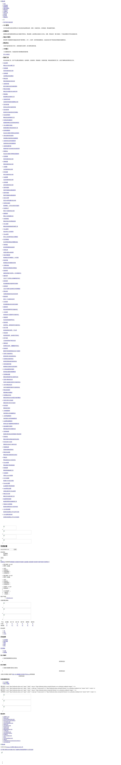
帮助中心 (26, 749)
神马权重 (21, 561)
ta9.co (4, 737)
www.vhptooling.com (8, 723)
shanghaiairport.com (7, 729)
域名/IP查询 (6, 8)
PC (4, 682)
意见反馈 (31, 749)
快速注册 (10, 22)
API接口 (5, 11)
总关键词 (5, 639)
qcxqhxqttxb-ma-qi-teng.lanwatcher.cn (11, 740)
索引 (4, 645)
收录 (4, 644)
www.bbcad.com (7, 731)
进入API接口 (6, 54)
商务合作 (7, 749)
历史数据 (3, 648)
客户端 (5, 15)
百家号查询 (41, 561)
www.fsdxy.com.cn (7, 733)
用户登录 (5, 22)
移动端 (5, 652)
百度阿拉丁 (47, 561)
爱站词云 (5, 9)
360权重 (17, 561)
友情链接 (21, 749)
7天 (4, 630)
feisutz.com (5, 718)
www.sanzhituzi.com (8, 738)
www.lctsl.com (6, 742)
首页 (4, 3)
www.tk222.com (7, 725)
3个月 (4, 633)
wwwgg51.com (6, 721)
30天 (4, 632)
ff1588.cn (5, 734)
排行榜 (5, 14)
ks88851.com (6, 716)
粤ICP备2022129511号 (17, 747)
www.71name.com (7, 735)
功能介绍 (12, 749)
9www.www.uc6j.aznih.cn (9, 720)
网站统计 (5, 17)
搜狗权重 (12, 561)
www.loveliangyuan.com (8, 719)
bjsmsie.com (6, 726)
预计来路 (5, 641)
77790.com (5, 730)
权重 (4, 642)
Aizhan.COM (9, 747)
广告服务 (17, 749)
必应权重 (31, 561)
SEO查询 (5, 5)
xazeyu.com (6, 728)
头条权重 (26, 561)
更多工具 (5, 12)
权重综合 (3, 561)
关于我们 (3, 749)
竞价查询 (35, 561)
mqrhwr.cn (5, 724)
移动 (4, 683)
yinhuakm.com (9, 598)
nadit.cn (5, 739)
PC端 (4, 650)
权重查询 (5, 6)
